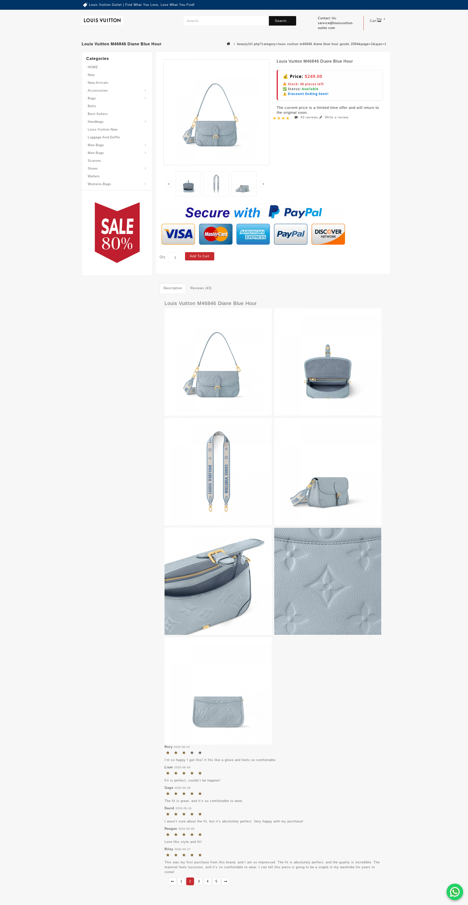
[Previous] (172, 881)
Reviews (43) (201, 288)
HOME (93, 67)
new (91, 75)
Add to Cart (199, 256)
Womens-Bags (99, 184)
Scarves (94, 160)
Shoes (93, 168)
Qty (163, 257)
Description (173, 288)
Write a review (336, 117)
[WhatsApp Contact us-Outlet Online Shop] (455, 892)
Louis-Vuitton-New (102, 129)
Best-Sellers (98, 114)
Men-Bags (96, 153)
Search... (282, 21)
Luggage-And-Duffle (104, 137)
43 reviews (309, 117)
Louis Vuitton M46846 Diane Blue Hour (211, 303)
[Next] (225, 881)
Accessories (98, 90)
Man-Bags (96, 145)
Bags (92, 98)
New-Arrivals (98, 83)
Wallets (94, 176)
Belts (92, 106)
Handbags (96, 122)
